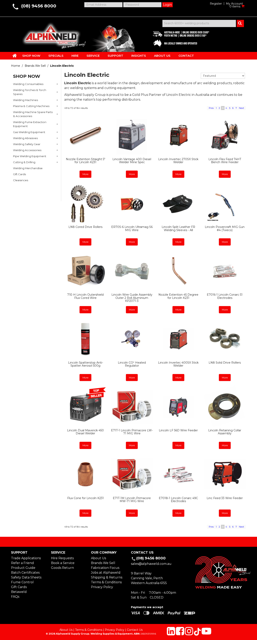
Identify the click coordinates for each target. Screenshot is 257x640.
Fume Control (22, 582)
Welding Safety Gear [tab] (26, 144)
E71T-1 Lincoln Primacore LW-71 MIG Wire (132, 432)
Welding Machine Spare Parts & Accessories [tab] (33, 114)
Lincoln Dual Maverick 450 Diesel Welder (85, 432)
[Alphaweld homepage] (50, 34)
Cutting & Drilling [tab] (24, 162)
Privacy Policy (102, 587)
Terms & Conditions (106, 582)
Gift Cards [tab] (19, 174)
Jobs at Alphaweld (105, 572)
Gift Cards (19, 587)
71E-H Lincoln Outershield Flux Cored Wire (85, 296)
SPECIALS (55, 56)
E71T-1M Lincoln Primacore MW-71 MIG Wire (132, 499)
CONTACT (186, 56)
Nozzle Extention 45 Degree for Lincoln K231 (178, 296)
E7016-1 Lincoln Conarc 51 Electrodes (225, 296)
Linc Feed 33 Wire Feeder (225, 498)
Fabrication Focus (105, 568)
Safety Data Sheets (26, 577)
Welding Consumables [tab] (28, 84)
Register (216, 3)
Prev (211, 108)
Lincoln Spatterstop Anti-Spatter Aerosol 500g (85, 364)
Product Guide (23, 568)
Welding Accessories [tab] (27, 150)
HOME (14, 55)
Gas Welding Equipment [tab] (29, 132)
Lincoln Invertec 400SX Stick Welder (178, 364)
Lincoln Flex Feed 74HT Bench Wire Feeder (224, 160)
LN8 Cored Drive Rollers (85, 227)
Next (241, 108)
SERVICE (93, 56)
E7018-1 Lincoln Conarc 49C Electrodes (178, 499)
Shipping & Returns (106, 577)
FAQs (15, 597)
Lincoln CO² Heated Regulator (132, 364)
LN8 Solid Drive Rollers (225, 362)
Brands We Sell (35, 66)
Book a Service (62, 563)
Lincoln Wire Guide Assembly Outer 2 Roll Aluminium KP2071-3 (131, 298)
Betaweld (19, 592)
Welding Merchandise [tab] (28, 168)
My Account (234, 3)
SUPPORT (115, 56)
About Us (98, 558)
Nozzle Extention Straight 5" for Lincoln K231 (85, 160)
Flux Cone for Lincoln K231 (85, 498)
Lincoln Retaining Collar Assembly (224, 432)
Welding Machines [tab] (25, 100)
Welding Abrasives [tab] (25, 138)
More (85, 174)
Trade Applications (26, 558)
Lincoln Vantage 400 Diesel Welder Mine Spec (131, 160)
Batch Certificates (25, 572)
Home (15, 66)
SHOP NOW (31, 56)
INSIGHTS (138, 56)
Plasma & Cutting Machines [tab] (31, 106)
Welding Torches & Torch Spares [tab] (29, 92)
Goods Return (62, 568)
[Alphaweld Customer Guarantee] (178, 38)
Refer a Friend (22, 563)
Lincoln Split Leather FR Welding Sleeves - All (178, 228)
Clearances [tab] (20, 180)
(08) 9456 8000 (38, 6)
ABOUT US (162, 56)
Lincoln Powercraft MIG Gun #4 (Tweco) (225, 228)
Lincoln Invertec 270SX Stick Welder (178, 160)
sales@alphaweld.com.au (151, 564)
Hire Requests (62, 558)
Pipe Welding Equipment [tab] (29, 156)
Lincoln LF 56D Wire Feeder (178, 430)
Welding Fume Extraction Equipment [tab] (29, 124)
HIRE (75, 56)
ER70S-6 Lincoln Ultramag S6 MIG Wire (132, 228)
